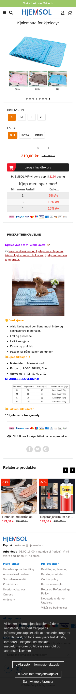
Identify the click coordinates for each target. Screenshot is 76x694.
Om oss (8, 594)
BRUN (39, 135)
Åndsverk (9, 599)
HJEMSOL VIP (20, 176)
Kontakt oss (10, 584)
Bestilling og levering (54, 569)
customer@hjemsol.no (28, 545)
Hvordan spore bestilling (18, 569)
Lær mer (25, 650)
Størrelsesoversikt (14, 579)
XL (41, 117)
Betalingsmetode (52, 574)
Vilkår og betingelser (54, 607)
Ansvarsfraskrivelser (16, 574)
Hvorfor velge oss (14, 589)
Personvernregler (52, 584)
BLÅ (12, 135)
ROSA (25, 135)
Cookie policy (49, 579)
